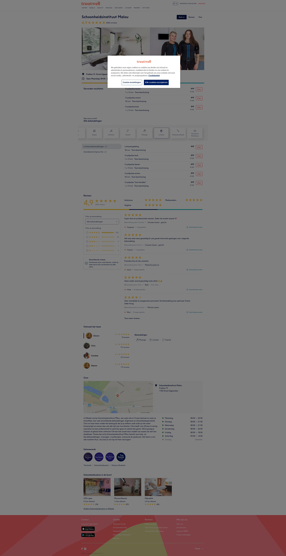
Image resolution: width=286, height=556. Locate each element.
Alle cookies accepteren (156, 82)
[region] (144, 72)
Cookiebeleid (154, 76)
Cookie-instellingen (132, 82)
